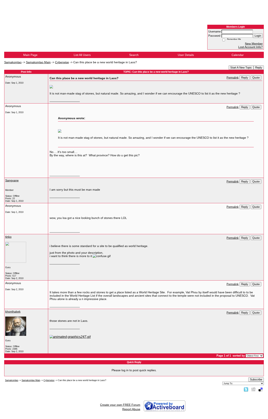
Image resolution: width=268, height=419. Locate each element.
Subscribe (256, 379)
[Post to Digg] (253, 389)
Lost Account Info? (250, 47)
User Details (186, 55)
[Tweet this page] (246, 389)
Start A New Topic (241, 67)
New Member (254, 43)
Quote (256, 77)
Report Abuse (131, 409)
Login (258, 35)
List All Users (82, 55)
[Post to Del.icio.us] (260, 389)
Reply (258, 67)
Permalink (233, 77)
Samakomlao (13, 62)
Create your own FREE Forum (120, 404)
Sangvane (12, 180)
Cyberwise (62, 62)
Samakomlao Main (38, 62)
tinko (8, 236)
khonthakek (13, 311)
